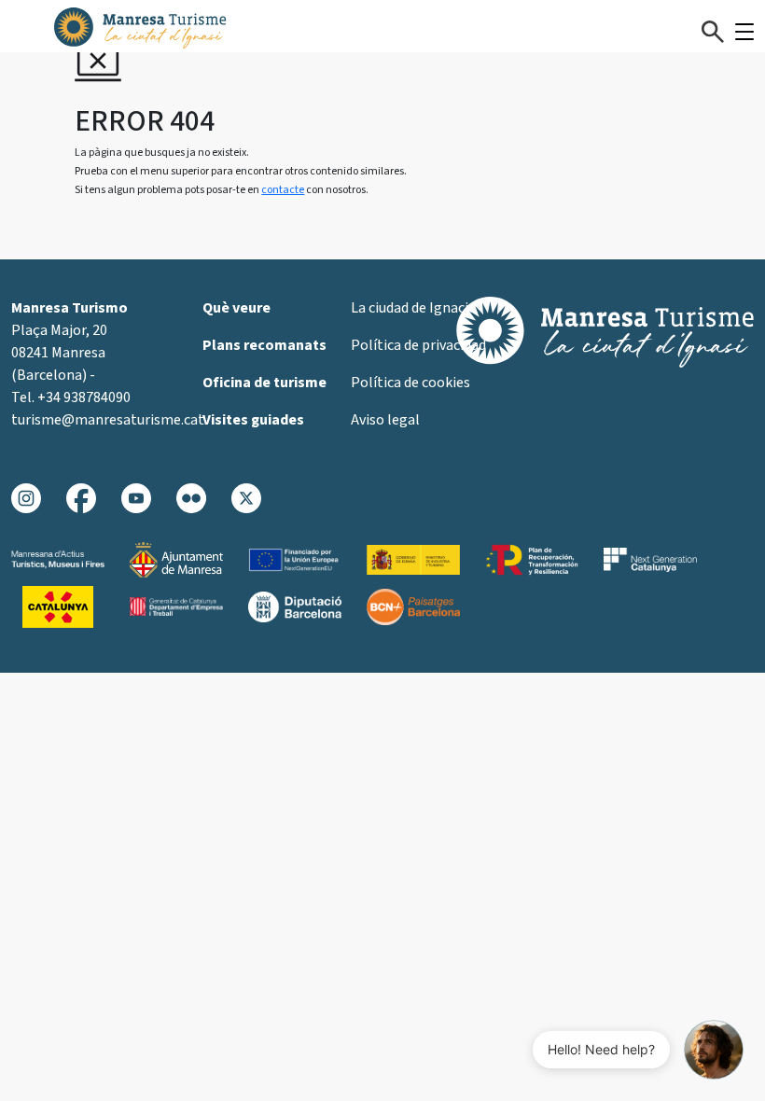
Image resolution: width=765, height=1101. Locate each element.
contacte (282, 190)
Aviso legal (385, 420)
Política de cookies (410, 382)
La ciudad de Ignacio (414, 308)
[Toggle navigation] (744, 31)
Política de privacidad (418, 345)
